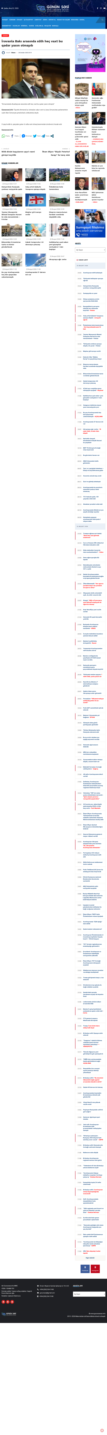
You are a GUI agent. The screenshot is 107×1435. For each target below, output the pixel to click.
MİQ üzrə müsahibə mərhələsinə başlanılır (91, 753)
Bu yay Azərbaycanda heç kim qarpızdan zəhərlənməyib (10, 274)
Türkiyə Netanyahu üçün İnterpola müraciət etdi (91, 731)
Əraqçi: (92, 602)
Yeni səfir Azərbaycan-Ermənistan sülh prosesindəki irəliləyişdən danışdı (92, 1127)
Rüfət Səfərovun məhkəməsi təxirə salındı (93, 863)
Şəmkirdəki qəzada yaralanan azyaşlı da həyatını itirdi (93, 994)
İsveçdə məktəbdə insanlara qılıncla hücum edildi (93, 635)
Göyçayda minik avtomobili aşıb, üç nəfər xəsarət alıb (92, 594)
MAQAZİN (47, 26)
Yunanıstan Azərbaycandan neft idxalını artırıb (92, 649)
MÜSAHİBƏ (74, 20)
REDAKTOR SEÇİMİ (63, 20)
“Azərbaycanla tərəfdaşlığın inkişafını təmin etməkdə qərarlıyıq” (93, 1244)
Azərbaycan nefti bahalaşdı (92, 273)
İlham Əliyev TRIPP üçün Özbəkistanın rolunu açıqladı (93, 915)
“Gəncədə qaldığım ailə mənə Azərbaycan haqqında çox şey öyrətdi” (93, 1227)
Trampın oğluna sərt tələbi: (92, 535)
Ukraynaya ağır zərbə (57, 259)
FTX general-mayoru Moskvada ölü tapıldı (90, 1019)
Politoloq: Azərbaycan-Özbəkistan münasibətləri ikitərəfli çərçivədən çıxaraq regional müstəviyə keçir (93, 784)
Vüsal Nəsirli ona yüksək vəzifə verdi (91, 1103)
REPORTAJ (52, 20)
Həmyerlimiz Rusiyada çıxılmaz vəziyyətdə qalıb (92, 287)
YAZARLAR (16, 26)
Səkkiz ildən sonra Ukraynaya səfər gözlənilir (92, 692)
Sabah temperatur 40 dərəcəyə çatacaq (90, 382)
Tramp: (91, 1027)
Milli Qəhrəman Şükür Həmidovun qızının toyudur (97, 197)
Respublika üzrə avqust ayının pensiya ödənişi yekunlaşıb (91, 1070)
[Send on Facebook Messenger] (27, 136)
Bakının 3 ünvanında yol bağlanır (91, 716)
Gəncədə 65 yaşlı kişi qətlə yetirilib (92, 618)
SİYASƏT (20, 20)
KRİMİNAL (24, 26)
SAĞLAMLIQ (39, 26)
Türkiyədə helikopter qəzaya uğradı (93, 279)
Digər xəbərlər (90, 1258)
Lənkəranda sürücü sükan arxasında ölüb (92, 1003)
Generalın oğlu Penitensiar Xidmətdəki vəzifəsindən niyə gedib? (98, 103)
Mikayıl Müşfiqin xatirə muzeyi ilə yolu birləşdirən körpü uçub (81, 102)
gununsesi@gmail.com (47, 1293)
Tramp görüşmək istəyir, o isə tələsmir (93, 978)
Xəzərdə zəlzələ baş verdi (92, 476)
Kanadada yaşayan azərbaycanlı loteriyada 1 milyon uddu (92, 519)
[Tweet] (37, 136)
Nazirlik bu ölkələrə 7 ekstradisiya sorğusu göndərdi (90, 684)
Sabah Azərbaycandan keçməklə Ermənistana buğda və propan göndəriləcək (93, 576)
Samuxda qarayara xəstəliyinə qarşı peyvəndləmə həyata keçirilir (93, 667)
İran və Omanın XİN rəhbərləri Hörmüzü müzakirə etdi (93, 544)
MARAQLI (55, 26)
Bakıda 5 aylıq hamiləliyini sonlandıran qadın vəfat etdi (93, 1011)
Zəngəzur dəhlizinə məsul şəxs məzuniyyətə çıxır (92, 406)
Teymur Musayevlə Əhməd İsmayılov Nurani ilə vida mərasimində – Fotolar (92, 336)
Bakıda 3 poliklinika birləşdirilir (90, 642)
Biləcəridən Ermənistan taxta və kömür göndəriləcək (11, 244)
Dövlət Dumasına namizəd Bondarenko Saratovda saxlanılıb (92, 879)
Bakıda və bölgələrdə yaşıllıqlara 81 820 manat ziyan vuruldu (92, 658)
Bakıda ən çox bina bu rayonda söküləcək (98, 168)
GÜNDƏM (12, 20)
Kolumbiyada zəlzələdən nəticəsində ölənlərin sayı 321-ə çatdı (92, 567)
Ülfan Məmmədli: (93, 585)
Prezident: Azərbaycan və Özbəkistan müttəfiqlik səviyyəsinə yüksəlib (92, 953)
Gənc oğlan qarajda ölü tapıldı (91, 558)
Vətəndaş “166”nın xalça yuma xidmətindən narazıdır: (93, 796)
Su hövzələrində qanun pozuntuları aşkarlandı (91, 1219)
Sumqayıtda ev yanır (90, 293)
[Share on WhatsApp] (6, 136)
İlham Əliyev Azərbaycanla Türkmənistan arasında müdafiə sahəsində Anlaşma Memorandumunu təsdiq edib (93, 816)
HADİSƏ (31, 26)
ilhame (13, 52)
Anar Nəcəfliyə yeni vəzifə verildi (92, 610)
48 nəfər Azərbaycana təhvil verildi (93, 775)
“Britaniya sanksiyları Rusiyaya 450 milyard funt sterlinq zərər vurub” (93, 1138)
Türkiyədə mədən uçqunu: (92, 675)
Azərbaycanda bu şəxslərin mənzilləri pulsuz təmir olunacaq (92, 489)
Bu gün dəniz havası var (91, 455)
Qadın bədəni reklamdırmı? (92, 929)
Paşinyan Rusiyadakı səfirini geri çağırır (93, 1111)
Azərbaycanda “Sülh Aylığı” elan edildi (92, 922)
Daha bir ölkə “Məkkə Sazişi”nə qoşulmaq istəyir (92, 358)
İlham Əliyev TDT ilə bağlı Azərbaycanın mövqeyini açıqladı (92, 963)
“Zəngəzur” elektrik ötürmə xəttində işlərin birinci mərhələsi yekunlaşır (92, 1043)
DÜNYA (45, 20)
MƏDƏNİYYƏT (6, 26)
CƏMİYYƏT (38, 20)
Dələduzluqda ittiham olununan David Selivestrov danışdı (98, 135)
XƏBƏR (5, 35)
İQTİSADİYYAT (28, 20)
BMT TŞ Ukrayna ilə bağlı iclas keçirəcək (92, 449)
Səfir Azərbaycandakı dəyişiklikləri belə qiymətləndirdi (90, 1201)
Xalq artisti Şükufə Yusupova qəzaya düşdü (93, 318)
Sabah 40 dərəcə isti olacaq (93, 1087)
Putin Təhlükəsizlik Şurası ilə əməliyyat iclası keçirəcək (93, 870)
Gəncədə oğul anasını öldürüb (90, 746)
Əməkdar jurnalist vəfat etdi (93, 504)
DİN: (92, 1252)
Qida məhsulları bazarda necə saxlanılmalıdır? (93, 551)
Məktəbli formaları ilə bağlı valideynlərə (92, 768)
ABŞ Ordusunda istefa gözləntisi (90, 462)
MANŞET (5, 20)
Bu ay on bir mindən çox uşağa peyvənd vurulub (91, 738)
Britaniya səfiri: (93, 1080)
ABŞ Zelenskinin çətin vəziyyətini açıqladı (90, 887)
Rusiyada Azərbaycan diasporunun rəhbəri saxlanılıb (90, 626)
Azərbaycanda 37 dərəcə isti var (93, 423)
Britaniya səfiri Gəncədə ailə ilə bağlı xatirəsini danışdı (93, 1146)
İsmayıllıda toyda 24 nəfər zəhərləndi (92, 1183)
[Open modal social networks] (52, 136)
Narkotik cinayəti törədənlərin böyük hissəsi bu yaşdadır (92, 440)
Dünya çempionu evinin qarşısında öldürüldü (91, 300)
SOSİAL (82, 20)
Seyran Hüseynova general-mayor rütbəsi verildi (92, 835)
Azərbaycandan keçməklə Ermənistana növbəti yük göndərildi (92, 1095)
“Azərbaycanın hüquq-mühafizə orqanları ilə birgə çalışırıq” (92, 1175)
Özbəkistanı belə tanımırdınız (93, 327)
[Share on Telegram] (45, 136)
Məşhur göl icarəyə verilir (92, 351)
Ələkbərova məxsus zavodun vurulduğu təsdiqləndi (93, 971)
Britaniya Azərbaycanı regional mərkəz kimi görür (92, 1159)
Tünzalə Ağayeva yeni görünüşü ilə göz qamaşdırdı (93, 1053)
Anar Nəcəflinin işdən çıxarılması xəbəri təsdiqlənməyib (81, 197)
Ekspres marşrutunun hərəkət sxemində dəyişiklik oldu (58, 214)
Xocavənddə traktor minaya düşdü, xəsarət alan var (92, 760)
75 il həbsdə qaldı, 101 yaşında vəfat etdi (91, 498)
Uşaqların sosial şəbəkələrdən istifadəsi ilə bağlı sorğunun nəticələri (92, 907)
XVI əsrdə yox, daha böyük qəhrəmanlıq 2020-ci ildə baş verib (92, 806)
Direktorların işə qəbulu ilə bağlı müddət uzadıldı (92, 986)
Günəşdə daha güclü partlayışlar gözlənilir (90, 724)
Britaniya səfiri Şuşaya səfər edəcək (93, 1034)
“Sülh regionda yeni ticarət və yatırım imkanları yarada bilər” (93, 1210)
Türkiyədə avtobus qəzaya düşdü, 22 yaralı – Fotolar (92, 345)
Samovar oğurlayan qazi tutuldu (91, 1118)
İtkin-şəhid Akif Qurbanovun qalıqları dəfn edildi (93, 1235)
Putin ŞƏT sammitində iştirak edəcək (93, 709)
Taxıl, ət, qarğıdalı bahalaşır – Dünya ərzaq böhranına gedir (93, 469)
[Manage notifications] (102, 1430)
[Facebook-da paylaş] (14, 136)
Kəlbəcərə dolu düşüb (90, 1152)
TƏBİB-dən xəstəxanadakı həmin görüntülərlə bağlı (92, 1061)
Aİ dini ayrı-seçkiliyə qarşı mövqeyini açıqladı (93, 389)
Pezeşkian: (93, 700)
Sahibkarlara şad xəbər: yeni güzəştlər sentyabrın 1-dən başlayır (93, 398)
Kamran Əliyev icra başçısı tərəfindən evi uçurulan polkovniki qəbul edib (82, 136)
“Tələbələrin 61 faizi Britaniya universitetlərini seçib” (93, 1166)
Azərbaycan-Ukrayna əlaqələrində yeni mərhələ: (92, 844)
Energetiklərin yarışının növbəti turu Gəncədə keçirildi (91, 308)
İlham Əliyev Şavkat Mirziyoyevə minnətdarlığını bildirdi (93, 827)
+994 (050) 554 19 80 (47, 1289)
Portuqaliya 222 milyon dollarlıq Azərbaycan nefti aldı (92, 855)
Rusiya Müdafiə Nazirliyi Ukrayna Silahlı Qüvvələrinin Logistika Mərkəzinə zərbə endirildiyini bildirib (93, 896)
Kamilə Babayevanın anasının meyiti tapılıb (81, 169)
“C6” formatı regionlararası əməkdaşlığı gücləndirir (92, 945)
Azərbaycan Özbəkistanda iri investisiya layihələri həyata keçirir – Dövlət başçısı (93, 937)
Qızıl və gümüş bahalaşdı (92, 481)
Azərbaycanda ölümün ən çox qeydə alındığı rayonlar (93, 511)
